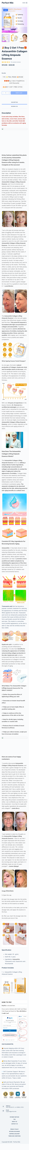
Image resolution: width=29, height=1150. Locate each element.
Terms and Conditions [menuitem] (14, 1136)
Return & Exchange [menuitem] (14, 1131)
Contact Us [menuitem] (14, 1123)
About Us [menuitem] (14, 1121)
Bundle (4, 73)
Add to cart (19, 93)
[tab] (14, 102)
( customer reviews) (16, 62)
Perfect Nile (7, 3)
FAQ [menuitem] (14, 1119)
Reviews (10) (14, 106)
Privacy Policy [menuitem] (14, 1129)
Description (14, 102)
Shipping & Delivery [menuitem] (14, 1133)
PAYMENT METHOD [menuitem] (14, 1117)
